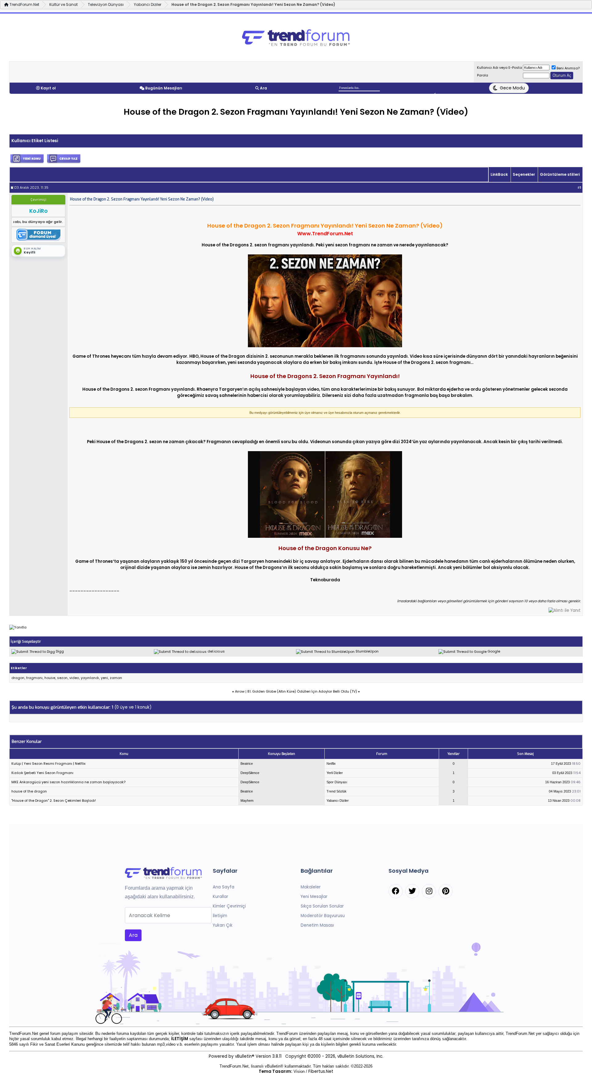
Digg (60, 651)
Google (493, 651)
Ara (263, 88)
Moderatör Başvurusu (323, 916)
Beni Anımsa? (568, 68)
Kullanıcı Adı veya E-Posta (499, 67)
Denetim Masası (317, 925)
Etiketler (19, 667)
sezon (62, 677)
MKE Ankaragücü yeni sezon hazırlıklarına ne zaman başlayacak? (68, 782)
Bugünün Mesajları (163, 88)
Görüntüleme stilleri (560, 174)
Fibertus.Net (320, 1071)
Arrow (240, 691)
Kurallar (220, 897)
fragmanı (34, 677)
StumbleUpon (367, 651)
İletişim (220, 916)
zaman (116, 677)
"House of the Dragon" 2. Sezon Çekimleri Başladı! (53, 800)
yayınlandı (90, 677)
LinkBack (499, 174)
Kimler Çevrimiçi (229, 906)
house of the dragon (29, 791)
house (49, 677)
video (74, 677)
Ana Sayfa (223, 887)
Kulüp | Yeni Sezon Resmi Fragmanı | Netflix (48, 763)
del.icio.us (216, 651)
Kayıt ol (48, 88)
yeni (104, 677)
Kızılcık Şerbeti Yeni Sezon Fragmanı (42, 772)
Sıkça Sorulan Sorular (322, 906)
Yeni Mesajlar (314, 897)
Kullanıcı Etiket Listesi (34, 141)
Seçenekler (524, 174)
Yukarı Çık (222, 925)
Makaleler (311, 887)
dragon (17, 677)
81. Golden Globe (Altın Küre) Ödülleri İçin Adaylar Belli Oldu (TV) (302, 691)
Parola (482, 75)
